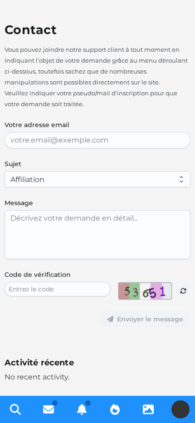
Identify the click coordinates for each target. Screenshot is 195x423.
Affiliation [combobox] (27, 179)
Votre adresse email (37, 125)
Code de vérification (38, 275)
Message (19, 203)
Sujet (13, 164)
